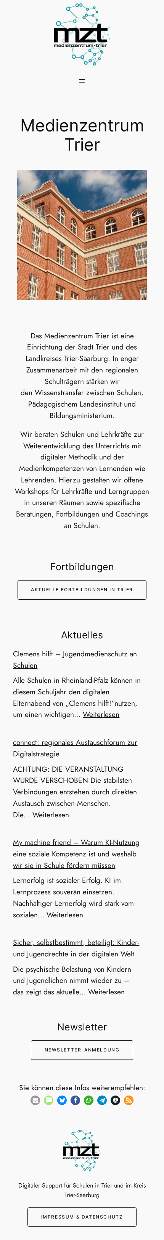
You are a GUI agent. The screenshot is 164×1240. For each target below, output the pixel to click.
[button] (35, 1100)
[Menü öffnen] (82, 80)
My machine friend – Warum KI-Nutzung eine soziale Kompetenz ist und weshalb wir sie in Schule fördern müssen (76, 854)
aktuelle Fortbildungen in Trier (82, 589)
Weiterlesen (101, 714)
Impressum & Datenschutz (82, 1217)
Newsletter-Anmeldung (82, 1050)
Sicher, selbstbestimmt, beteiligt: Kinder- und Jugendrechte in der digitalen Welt (76, 948)
